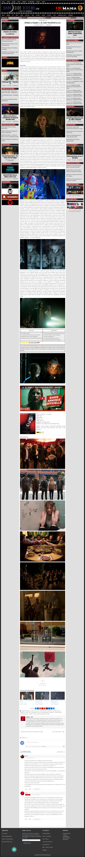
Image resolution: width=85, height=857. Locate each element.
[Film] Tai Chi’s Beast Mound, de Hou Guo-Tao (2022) (74, 179)
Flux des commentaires (7, 839)
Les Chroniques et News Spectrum (10, 37)
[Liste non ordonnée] (36, 746)
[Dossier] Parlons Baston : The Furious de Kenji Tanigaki (10, 157)
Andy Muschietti (43, 710)
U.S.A (46, 20)
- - (10, 34)
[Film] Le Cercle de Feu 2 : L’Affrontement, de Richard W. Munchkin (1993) (10, 117)
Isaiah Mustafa (45, 712)
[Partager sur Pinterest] (42, 708)
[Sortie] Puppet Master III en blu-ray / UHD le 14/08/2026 (75, 119)
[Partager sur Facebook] (38, 708)
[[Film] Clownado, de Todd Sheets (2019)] (58, 696)
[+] (45, 746)
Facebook (13, 1)
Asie (13, 15)
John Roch (4, 85)
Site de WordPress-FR (7, 841)
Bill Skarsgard (56, 710)
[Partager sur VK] (47, 708)
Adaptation (27, 710)
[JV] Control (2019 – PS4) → (58, 731)
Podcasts (38, 1)
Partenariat (65, 839)
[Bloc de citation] (38, 746)
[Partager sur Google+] (40, 708)
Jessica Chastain (37, 713)
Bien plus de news (71, 125)
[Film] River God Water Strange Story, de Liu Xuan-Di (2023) (73, 166)
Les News (8, 1)
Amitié (32, 710)
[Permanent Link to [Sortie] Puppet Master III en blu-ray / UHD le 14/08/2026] (74, 112)
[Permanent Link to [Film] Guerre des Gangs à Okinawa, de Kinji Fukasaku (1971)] (74, 26)
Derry (30, 712)
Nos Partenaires (31, 1)
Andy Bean (36, 710)
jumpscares (44, 713)
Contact (43, 1)
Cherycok (4, 121)
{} (43, 746)
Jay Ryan (30, 713)
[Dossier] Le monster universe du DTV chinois (74, 175)
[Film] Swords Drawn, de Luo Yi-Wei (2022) (75, 157)
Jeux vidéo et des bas (47, 841)
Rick (35, 25)
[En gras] (27, 746)
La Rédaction (66, 836)
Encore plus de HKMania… (72, 40)
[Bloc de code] (40, 746)
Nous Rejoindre (66, 837)
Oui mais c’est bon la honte (8, 124)
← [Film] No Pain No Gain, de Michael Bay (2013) (31, 731)
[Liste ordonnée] (34, 746)
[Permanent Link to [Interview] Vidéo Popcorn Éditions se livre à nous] (10, 169)
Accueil (3, 1)
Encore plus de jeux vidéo (8, 88)
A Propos (65, 835)
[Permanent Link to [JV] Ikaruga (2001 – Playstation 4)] (10, 76)
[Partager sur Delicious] (54, 708)
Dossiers (43, 15)
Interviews (49, 15)
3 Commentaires (15, 178)
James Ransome (24, 713)
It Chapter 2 (51, 712)
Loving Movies (46, 844)
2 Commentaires (48, 25)
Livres (54, 15)
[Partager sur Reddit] (45, 708)
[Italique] (29, 746)
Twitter (18, 1)
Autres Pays (27, 15)
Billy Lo (68, 68)
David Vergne (7, 159)
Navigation (24, 1)
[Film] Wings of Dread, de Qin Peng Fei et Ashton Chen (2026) (73, 171)
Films (44, 20)
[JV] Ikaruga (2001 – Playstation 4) (10, 82)
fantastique (34, 712)
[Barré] (32, 746)
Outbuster (44, 850)
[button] (42, 122)
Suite (48, 713)
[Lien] (42, 746)
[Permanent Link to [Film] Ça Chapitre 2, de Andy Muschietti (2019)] (42, 37)
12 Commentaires (11, 160)
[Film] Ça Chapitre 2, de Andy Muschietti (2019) (42, 22)
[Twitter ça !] (36, 708)
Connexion (4, 833)
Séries (33, 15)
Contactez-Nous (66, 833)
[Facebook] (79, 15)
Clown (26, 712)
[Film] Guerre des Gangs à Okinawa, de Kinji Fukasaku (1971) (75, 33)
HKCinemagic (70, 15)
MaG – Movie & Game (47, 847)
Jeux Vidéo (38, 15)
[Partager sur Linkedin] (51, 708)
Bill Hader (50, 710)
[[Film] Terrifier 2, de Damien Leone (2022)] (42, 696)
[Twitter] (77, 15)
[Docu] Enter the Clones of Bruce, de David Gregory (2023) (74, 64)
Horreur (39, 712)
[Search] (82, 15)
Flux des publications (7, 836)
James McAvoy (58, 712)
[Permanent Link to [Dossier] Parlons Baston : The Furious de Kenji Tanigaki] (10, 150)
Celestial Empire (46, 833)
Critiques (40, 20)
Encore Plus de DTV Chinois (73, 163)
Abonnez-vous (27, 843)
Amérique (8, 15)
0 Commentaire (15, 85)
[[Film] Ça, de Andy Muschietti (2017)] (27, 696)
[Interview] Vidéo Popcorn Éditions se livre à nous (10, 176)
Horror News (45, 839)
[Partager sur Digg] (49, 708)
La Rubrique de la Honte (62, 15)
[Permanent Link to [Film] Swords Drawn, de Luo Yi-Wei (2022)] (74, 150)
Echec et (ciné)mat (46, 836)
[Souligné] (30, 746)
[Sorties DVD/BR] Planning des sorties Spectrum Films (73, 87)
